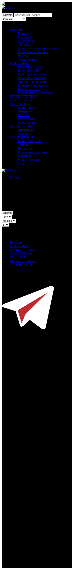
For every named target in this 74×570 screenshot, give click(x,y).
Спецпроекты (27, 122)
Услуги (23, 145)
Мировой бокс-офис (32, 81)
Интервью (25, 37)
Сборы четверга (29, 89)
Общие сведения (30, 141)
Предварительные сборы (35, 93)
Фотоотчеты (26, 119)
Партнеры (25, 156)
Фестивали (26, 111)
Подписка (25, 163)
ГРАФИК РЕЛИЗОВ (24, 96)
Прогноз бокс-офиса (32, 85)
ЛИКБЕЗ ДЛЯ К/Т (23, 126)
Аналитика (26, 41)
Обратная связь (28, 159)
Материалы (26, 130)
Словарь (24, 133)
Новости (16, 30)
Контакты (25, 148)
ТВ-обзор (24, 44)
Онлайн (23, 115)
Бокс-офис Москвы (31, 74)
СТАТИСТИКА (21, 100)
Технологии (26, 59)
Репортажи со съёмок (33, 52)
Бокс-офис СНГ (29, 70)
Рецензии (24, 55)
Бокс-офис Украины (32, 78)
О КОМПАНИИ (21, 137)
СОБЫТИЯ (18, 104)
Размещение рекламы (33, 152)
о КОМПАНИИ (21, 264)
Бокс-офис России (31, 67)
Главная (15, 177)
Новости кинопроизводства (37, 48)
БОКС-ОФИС (20, 63)
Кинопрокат (26, 107)
